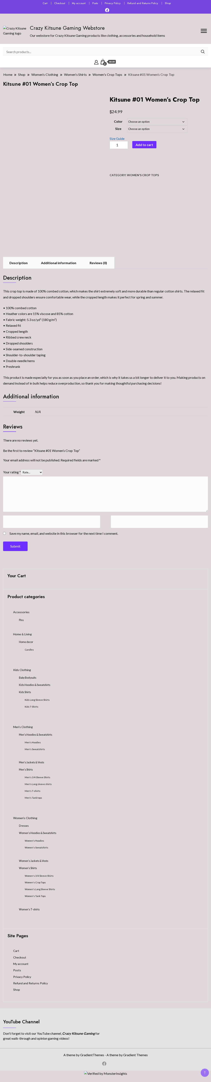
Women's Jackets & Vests (33, 860)
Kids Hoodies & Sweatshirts (34, 684)
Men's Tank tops (33, 797)
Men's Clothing (23, 727)
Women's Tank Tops (35, 896)
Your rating (12, 472)
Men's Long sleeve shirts (38, 784)
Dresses (24, 825)
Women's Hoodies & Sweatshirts (37, 833)
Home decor (26, 642)
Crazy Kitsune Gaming (78, 1033)
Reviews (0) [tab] (98, 263)
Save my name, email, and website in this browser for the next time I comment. (63, 533)
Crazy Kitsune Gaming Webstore (67, 28)
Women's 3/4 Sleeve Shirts (39, 875)
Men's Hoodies (33, 742)
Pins (21, 620)
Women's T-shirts (29, 909)
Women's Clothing (25, 818)
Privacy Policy (113, 3)
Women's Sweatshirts (36, 847)
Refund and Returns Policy (142, 3)
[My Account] (96, 61)
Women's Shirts (28, 868)
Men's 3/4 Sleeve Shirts (37, 777)
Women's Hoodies (34, 840)
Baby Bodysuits (27, 677)
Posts (95, 3)
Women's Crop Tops (143, 175)
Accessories (21, 612)
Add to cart (144, 145)
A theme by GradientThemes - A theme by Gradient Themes (105, 1055)
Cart (45, 3)
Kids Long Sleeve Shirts (37, 699)
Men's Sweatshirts (35, 749)
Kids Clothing (22, 670)
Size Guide (117, 138)
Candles (29, 649)
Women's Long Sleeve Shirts (40, 889)
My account (79, 3)
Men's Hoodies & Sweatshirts (35, 734)
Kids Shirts (25, 692)
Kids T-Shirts (31, 706)
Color (118, 121)
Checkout (59, 3)
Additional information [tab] (58, 263)
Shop (168, 3)
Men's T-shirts (32, 791)
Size (118, 129)
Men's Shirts (26, 769)
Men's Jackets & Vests (31, 762)
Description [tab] (18, 263)
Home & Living (22, 634)
